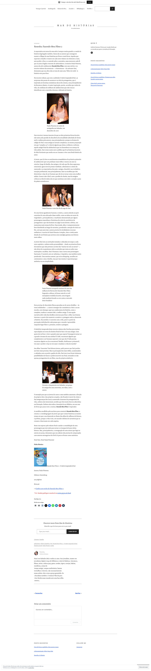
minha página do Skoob (64, 493)
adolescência (37, 543)
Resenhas (41, 539)
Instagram (79, 647)
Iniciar (89, 2)
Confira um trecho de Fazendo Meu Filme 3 (49, 489)
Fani (51, 543)
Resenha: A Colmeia (96, 73)
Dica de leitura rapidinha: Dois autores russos (103, 65)
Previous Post (38, 593)
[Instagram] (92, 53)
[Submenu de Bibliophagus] (84, 8)
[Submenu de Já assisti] (74, 8)
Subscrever (73, 531)
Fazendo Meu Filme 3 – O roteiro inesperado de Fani (65, 543)
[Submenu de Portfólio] (92, 8)
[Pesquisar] (112, 9)
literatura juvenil (38, 545)
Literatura (36, 539)
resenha (52, 545)
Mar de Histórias (76, 25)
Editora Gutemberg (45, 543)
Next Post (77, 593)
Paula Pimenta (46, 545)
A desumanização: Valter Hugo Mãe (100, 69)
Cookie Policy (31, 667)
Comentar (75, 622)
